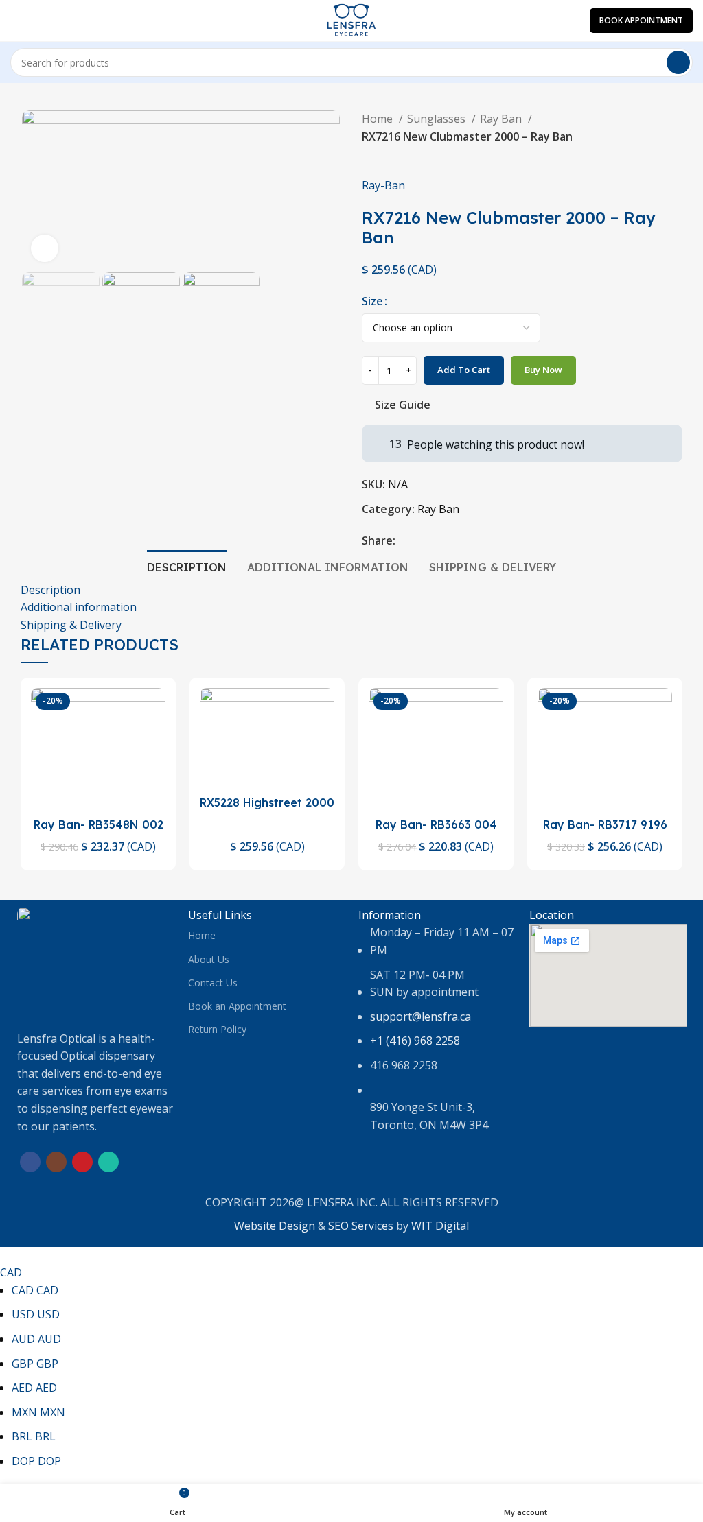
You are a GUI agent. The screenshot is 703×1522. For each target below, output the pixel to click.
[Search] (678, 62)
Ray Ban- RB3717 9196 (605, 824)
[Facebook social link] (407, 541)
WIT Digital (440, 1225)
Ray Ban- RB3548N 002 (98, 824)
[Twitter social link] (422, 541)
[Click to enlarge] (44, 248)
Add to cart (463, 370)
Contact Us (213, 982)
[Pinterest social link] (438, 541)
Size (372, 301)
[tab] (187, 566)
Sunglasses (437, 118)
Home (378, 118)
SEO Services (360, 1225)
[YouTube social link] (82, 1162)
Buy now (543, 370)
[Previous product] (369, 156)
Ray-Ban (383, 185)
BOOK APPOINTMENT (641, 20)
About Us (208, 959)
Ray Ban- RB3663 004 (436, 824)
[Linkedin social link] (454, 541)
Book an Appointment (237, 1005)
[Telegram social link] (486, 541)
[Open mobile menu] (15, 20)
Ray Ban (502, 118)
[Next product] (396, 156)
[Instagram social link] (56, 1162)
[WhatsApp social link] (470, 541)
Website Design (274, 1225)
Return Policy (217, 1029)
